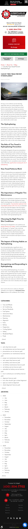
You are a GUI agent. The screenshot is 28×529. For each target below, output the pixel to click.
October (7, 422)
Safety (4, 331)
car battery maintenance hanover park (14, 365)
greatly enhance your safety (8, 226)
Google (11, 518)
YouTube (17, 518)
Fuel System (6, 311)
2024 (4, 446)
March (6, 407)
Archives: (4, 392)
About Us (9, 65)
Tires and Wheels (7, 305)
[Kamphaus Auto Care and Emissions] (14, 14)
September (8, 424)
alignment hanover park (9, 378)
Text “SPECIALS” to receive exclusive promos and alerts (15, 32)
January (7, 411)
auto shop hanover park (9, 347)
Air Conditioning (7, 307)
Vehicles (20, 507)
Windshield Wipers (8, 334)
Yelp (14, 518)
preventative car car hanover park (12, 351)
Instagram (20, 518)
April (6, 405)
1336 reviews (17, 24)
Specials (7, 507)
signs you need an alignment (11, 382)
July (6, 398)
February (7, 409)
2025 (4, 415)
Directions (20, 510)
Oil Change (21, 58)
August (6, 426)
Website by (14, 527)
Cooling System (7, 329)
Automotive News (8, 313)
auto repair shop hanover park (11, 360)
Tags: (3, 343)
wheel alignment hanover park (11, 385)
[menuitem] (7, 505)
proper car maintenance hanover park (14, 358)
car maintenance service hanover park (14, 349)
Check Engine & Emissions (7, 58)
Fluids (4, 336)
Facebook (8, 518)
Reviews (7, 512)
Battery (5, 325)
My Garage (14, 47)
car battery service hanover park (12, 367)
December (8, 417)
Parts (4, 322)
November (7, 419)
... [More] (3, 339)
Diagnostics (6, 327)
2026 (4, 396)
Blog (15, 65)
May (6, 402)
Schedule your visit (14, 44)
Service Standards (8, 309)
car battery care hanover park (11, 362)
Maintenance (6, 316)
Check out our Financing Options (14, 54)
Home (3, 65)
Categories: (5, 301)
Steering (5, 318)
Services (20, 505)
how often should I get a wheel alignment (15, 380)
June (6, 400)
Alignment (5, 320)
